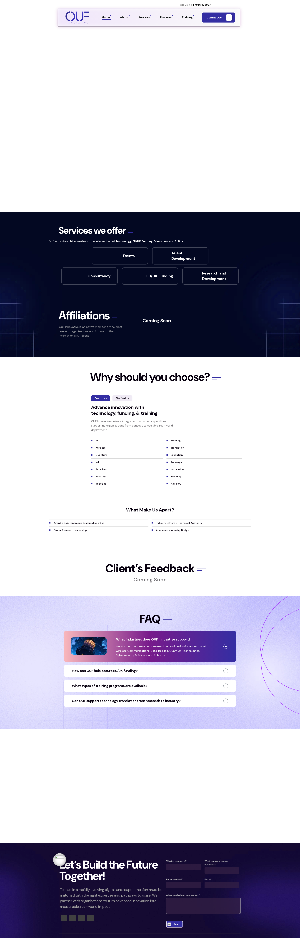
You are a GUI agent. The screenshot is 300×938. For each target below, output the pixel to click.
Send (176, 924)
